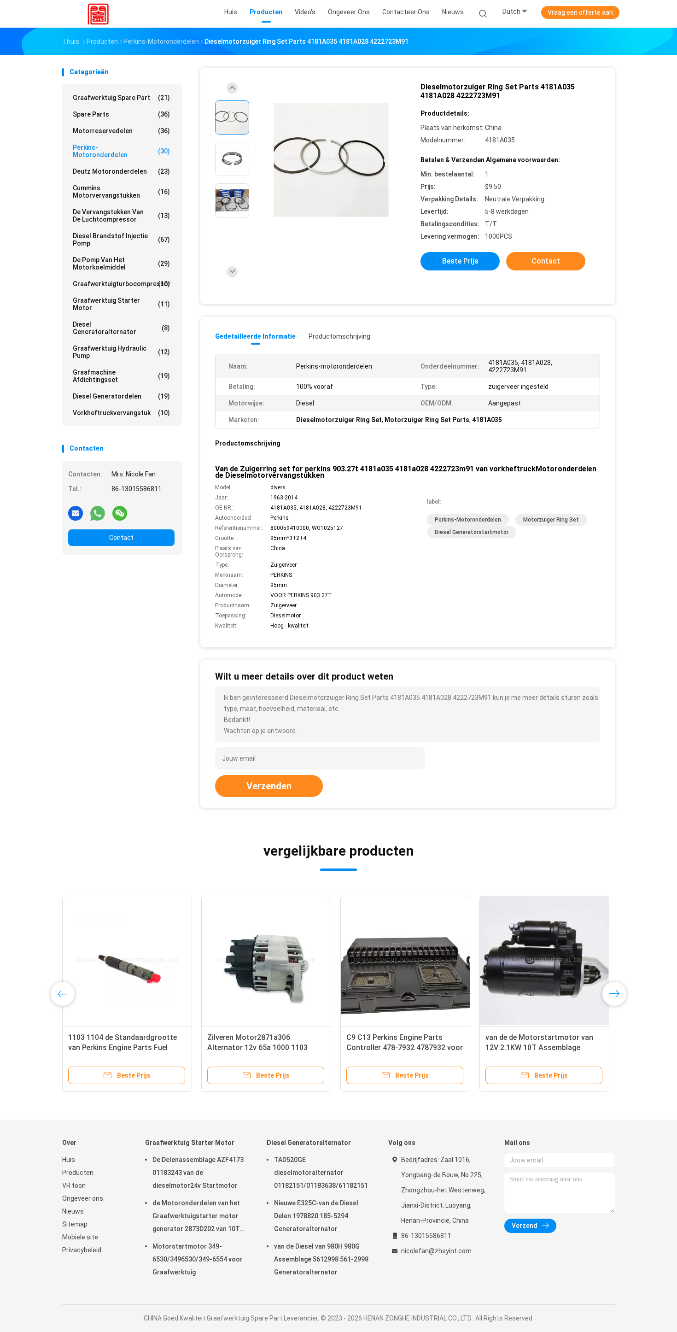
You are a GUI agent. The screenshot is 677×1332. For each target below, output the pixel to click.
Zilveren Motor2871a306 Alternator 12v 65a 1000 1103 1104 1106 (257, 1047)
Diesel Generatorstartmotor (471, 532)
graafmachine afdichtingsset (121, 376)
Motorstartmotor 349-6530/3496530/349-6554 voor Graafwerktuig (197, 1259)
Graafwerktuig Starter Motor (121, 304)
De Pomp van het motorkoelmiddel (121, 263)
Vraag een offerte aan (580, 12)
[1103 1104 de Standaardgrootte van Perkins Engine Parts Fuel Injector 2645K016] (127, 960)
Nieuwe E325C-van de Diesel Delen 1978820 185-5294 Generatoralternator (316, 1215)
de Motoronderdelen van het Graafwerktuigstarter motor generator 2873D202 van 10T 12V (196, 1217)
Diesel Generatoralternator (121, 328)
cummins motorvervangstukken (121, 191)
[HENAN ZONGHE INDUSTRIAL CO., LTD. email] (75, 512)
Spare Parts (121, 114)
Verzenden (269, 786)
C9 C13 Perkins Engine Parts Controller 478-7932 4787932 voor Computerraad (404, 1047)
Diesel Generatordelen (121, 396)
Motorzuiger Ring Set (551, 519)
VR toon (74, 1185)
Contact (121, 537)
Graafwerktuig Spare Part (121, 97)
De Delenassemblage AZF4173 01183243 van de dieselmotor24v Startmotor (198, 1172)
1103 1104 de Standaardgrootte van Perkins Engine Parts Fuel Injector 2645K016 (122, 1047)
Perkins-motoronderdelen (121, 151)
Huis (68, 1159)
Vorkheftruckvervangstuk (121, 413)
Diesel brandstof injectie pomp (121, 239)
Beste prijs (460, 261)
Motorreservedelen (121, 131)
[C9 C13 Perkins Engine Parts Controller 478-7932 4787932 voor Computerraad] (405, 960)
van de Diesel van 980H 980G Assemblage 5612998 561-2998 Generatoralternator (321, 1259)
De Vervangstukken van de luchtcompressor (121, 215)
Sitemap (75, 1224)
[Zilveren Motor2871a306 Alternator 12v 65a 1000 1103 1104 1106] (266, 960)
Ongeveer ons (82, 1198)
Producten (77, 1172)
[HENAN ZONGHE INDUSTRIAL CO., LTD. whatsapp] (97, 512)
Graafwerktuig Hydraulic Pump (121, 352)
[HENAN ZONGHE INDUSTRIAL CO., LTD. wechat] (119, 512)
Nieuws (73, 1211)
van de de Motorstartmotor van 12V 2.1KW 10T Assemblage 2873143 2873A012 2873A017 (539, 1047)
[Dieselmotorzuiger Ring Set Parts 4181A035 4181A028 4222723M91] (331, 160)
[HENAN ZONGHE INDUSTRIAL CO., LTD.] (98, 14)
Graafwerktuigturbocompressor (122, 284)
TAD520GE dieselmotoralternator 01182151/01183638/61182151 (321, 1172)
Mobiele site (80, 1237)
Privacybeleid (81, 1250)
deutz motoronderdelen (121, 171)
